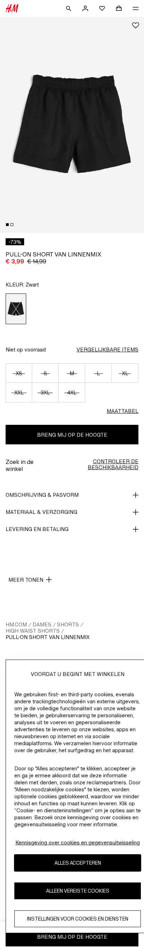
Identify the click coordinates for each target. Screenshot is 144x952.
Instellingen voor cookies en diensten (77, 919)
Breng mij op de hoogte (72, 435)
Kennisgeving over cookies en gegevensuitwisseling (77, 842)
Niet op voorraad (26, 350)
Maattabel (122, 411)
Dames (42, 624)
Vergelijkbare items (107, 350)
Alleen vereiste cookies (77, 891)
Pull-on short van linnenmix (47, 637)
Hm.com (16, 624)
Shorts (68, 624)
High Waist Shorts (33, 631)
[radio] (16, 309)
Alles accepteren (78, 863)
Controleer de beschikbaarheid (113, 464)
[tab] (7, 224)
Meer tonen (25, 580)
